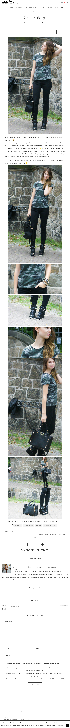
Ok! (67, 725)
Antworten (64, 605)
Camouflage (28, 525)
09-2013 (18, 525)
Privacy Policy (61, 725)
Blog (10, 7)
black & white (8, 532)
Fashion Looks (21, 7)
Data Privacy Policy (14, 719)
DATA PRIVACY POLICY (56, 679)
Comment (50, 32)
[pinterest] (62, 2)
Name (7, 648)
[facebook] (57, 2)
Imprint (5, 719)
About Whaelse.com (51, 7)
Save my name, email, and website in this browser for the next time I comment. (34, 663)
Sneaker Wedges (50, 525)
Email (38, 648)
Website (8, 656)
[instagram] (59, 2)
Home (26, 23)
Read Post (37, 32)
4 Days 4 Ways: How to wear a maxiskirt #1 (52, 534)
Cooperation (34, 7)
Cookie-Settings (25, 719)
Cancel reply (40, 615)
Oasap (38, 525)
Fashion (32, 23)
